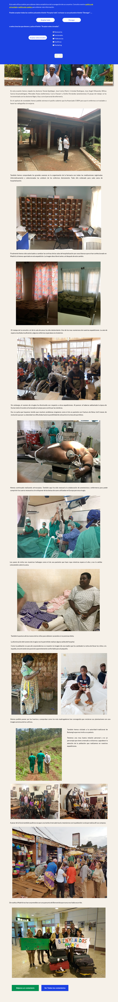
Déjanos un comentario (25, 988)
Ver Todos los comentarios (54, 988)
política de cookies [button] (25, 7)
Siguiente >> (103, 31)
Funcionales (58, 35)
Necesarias (58, 32)
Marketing (58, 45)
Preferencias (58, 39)
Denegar (72, 20)
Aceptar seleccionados (38, 38)
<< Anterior (88, 31)
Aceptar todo (45, 20)
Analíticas (57, 42)
